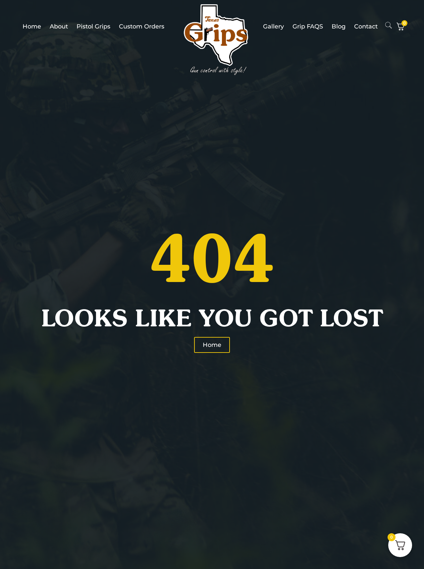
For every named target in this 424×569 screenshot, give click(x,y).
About (59, 26)
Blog (338, 26)
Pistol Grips (93, 26)
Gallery (273, 26)
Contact (366, 26)
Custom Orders (141, 26)
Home (32, 26)
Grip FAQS (307, 26)
